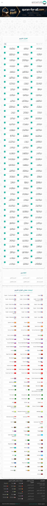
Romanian (5, 497)
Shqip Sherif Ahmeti (10, 354)
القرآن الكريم (42, 483)
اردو (27, 389)
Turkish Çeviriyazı (10, 365)
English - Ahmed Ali (24, 299)
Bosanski (39, 358)
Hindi (26, 406)
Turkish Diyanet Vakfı (23, 369)
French (12, 483)
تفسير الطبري (26, 281)
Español (26, 322)
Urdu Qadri (12, 395)
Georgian (39, 382)
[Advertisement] (23, 25)
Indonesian (25, 416)
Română (39, 350)
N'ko (40, 459)
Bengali (5, 483)
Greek (26, 350)
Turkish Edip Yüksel (10, 369)
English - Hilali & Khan (10, 304)
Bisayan (39, 444)
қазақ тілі (12, 447)
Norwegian (12, 361)
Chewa (12, 459)
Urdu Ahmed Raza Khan (36, 395)
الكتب (43, 498)
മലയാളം (39, 411)
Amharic (39, 474)
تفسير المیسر (31, 487)
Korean (12, 494)
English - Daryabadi (24, 304)
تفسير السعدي (39, 278)
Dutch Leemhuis (10, 335)
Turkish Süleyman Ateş (36, 378)
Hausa (12, 451)
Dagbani (39, 462)
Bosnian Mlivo (25, 358)
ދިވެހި (40, 440)
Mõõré (39, 470)
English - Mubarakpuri (9, 308)
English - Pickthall (37, 312)
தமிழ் (13, 411)
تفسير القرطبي (13, 281)
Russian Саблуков (10, 346)
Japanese (20, 498)
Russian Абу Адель (10, 339)
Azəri (13, 386)
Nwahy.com (17, 504)
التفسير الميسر (26, 278)
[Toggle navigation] (2, 3)
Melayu (39, 416)
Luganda (39, 466)
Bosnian (5, 489)
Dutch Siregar (38, 339)
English (39, 295)
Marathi (26, 451)
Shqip (40, 354)
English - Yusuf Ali (24, 295)
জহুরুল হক (12, 422)
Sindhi (26, 440)
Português (25, 326)
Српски (26, 382)
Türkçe (39, 365)
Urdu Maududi (11, 389)
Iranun (26, 444)
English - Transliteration (9, 295)
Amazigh (12, 470)
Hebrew (26, 447)
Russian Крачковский (23, 343)
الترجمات (43, 496)
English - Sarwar (37, 317)
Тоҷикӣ (39, 431)
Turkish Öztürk (24, 373)
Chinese (20, 486)
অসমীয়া (13, 440)
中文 (13, 402)
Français (39, 322)
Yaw (27, 470)
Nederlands (25, 335)
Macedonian (38, 386)
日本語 (39, 402)
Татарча (26, 431)
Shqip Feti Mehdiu (24, 354)
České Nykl (25, 361)
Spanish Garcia (38, 326)
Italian (13, 489)
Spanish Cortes (11, 322)
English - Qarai (25, 312)
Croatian (12, 378)
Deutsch (12, 326)
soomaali (39, 455)
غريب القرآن (42, 487)
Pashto (12, 427)
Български (11, 358)
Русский (26, 339)
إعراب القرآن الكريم (41, 493)
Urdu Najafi (11, 398)
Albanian (5, 486)
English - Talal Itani (37, 308)
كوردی (26, 427)
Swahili (26, 455)
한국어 (26, 402)
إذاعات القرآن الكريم (41, 490)
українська (11, 382)
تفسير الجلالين (13, 278)
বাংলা (27, 422)
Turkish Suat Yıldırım (9, 373)
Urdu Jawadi (38, 398)
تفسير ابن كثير (40, 281)
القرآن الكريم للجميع (33, 504)
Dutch (5, 491)
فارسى (39, 427)
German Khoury (24, 330)
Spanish (20, 489)
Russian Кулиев (10, 343)
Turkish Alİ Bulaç (24, 365)
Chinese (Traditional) (36, 406)
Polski (26, 378)
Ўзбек (26, 435)
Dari (40, 447)
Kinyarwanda (25, 462)
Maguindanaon (11, 444)
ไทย (13, 431)
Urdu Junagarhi (24, 398)
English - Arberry (37, 304)
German (12, 486)
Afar (13, 455)
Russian (20, 496)
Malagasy (12, 466)
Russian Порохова (23, 346)
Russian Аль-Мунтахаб (36, 343)
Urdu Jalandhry (24, 395)
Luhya (26, 466)
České (39, 361)
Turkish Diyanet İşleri (36, 369)
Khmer (39, 451)
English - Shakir (24, 317)
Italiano (39, 335)
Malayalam (5, 494)
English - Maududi (24, 308)
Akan (26, 459)
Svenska (12, 350)
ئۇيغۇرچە (39, 435)
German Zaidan (11, 330)
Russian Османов (37, 346)
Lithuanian (25, 386)
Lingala (12, 462)
